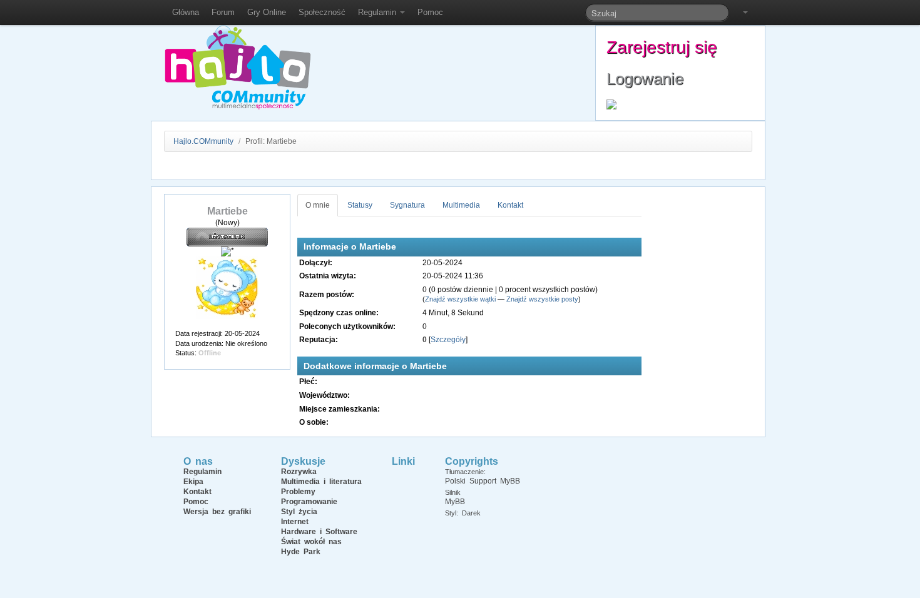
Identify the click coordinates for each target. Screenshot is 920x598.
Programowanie (309, 501)
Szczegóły (448, 339)
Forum (223, 12)
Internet (295, 521)
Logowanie (644, 78)
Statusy (359, 205)
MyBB (455, 501)
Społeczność (322, 12)
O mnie (317, 205)
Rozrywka (299, 471)
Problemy (298, 491)
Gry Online (266, 12)
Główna (185, 12)
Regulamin (378, 12)
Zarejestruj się (661, 47)
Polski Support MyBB (482, 481)
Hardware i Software (319, 531)
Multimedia (461, 205)
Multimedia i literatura (321, 481)
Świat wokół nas (311, 541)
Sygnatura (407, 205)
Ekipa (193, 481)
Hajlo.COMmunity (203, 141)
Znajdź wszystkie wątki (460, 299)
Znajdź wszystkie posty (542, 299)
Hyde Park (300, 551)
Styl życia (299, 511)
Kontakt (510, 205)
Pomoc (430, 12)
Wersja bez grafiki (217, 511)
